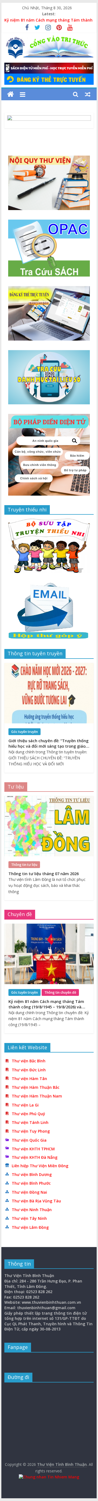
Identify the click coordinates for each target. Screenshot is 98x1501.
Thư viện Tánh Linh (30, 1122)
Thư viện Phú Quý (28, 1113)
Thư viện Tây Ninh (29, 1218)
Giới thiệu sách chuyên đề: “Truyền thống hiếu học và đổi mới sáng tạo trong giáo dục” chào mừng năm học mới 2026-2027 (48, 746)
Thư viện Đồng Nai (29, 1192)
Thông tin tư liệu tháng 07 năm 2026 (43, 873)
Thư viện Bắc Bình (28, 1060)
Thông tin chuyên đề (60, 992)
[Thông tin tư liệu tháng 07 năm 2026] (49, 798)
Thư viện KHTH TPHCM (33, 1148)
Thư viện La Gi (25, 1105)
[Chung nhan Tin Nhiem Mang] (49, 1476)
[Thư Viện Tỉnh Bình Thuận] (10, 94)
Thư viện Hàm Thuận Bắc (35, 1087)
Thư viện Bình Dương (32, 1174)
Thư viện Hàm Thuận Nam (37, 1096)
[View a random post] (88, 94)
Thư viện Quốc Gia (29, 1140)
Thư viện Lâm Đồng (30, 1227)
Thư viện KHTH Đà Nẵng (34, 1157)
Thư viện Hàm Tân (29, 1078)
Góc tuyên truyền (24, 731)
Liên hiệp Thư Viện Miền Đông (40, 1165)
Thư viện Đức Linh (29, 1069)
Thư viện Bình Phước (31, 1183)
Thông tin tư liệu (24, 864)
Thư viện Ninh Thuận (32, 1209)
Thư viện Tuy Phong (31, 1131)
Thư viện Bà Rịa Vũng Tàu (36, 1200)
